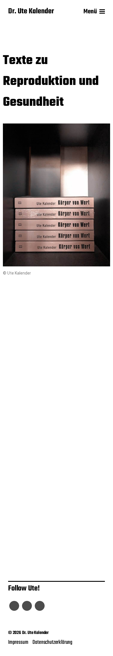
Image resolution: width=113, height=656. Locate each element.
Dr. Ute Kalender (31, 11)
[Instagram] (40, 605)
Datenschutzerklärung (52, 642)
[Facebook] (14, 605)
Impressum (18, 642)
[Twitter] (27, 605)
